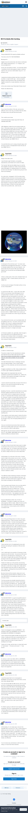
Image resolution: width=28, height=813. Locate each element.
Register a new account (14, 768)
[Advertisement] (14, 23)
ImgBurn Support (14, 44)
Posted (11, 51)
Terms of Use (4, 811)
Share (7, 787)
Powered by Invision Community (14, 804)
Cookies (14, 803)
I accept (24, 809)
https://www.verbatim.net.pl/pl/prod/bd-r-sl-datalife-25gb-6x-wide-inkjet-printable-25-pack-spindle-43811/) (13, 358)
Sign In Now (14, 778)
